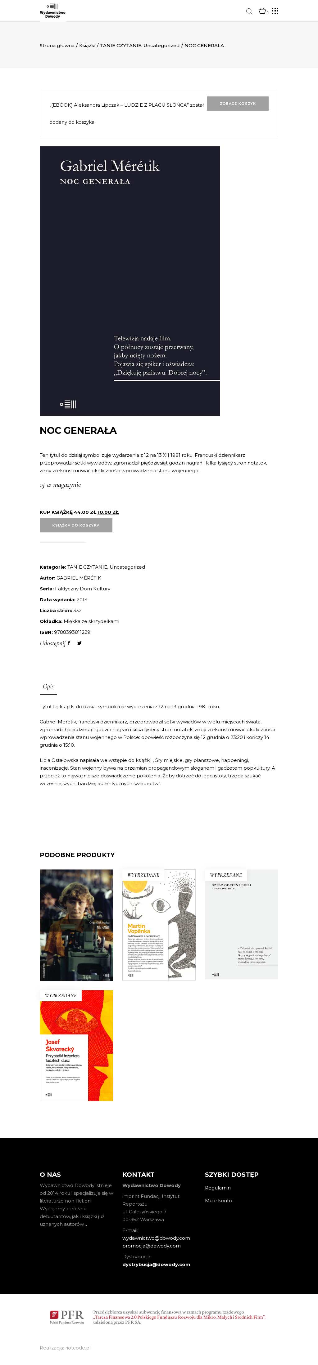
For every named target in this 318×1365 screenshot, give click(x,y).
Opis (48, 686)
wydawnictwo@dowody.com (156, 1238)
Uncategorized (161, 45)
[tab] (48, 686)
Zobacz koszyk (238, 103)
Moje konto (218, 1200)
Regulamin (218, 1188)
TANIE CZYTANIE (120, 45)
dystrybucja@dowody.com (156, 1264)
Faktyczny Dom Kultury (82, 589)
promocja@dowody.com (151, 1246)
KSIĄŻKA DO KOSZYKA (76, 525)
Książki (87, 45)
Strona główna (57, 45)
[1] (262, 11)
